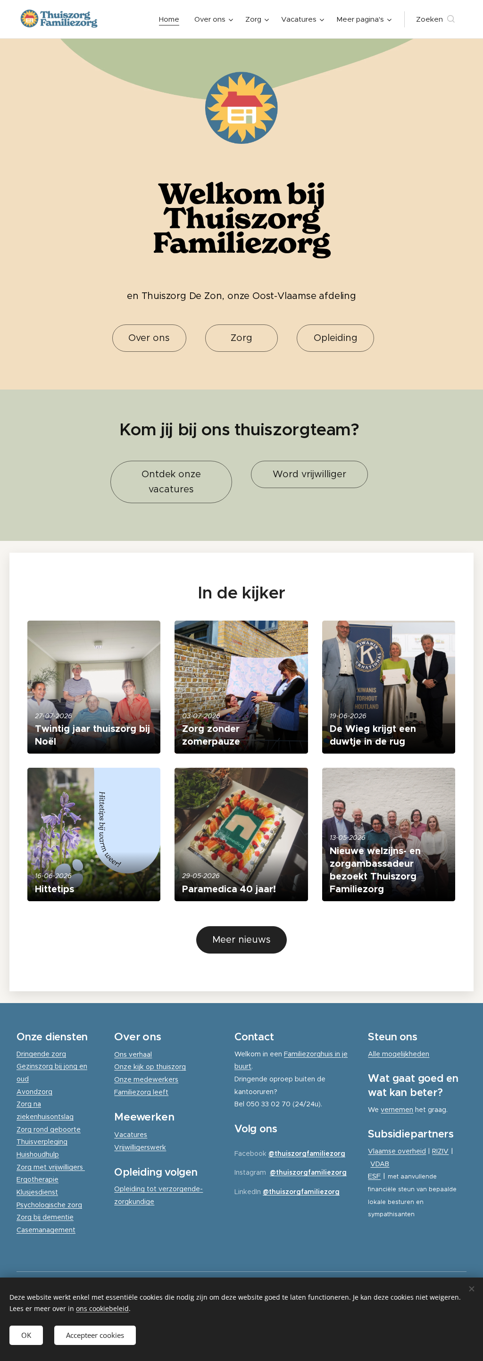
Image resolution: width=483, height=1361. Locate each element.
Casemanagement (46, 1230)
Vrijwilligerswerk (140, 1147)
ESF (374, 1175)
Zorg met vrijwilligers (51, 1167)
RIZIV (440, 1151)
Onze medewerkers (146, 1079)
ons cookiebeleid (102, 1308)
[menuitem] (172, 19)
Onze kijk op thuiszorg (150, 1066)
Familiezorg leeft (141, 1092)
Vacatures (130, 1134)
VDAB (379, 1164)
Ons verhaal (133, 1054)
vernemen (397, 1109)
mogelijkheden (405, 1054)
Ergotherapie (37, 1179)
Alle (375, 1054)
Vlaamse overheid (397, 1151)
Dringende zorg (41, 1054)
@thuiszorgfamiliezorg (306, 1153)
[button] (435, 19)
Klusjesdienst (37, 1192)
